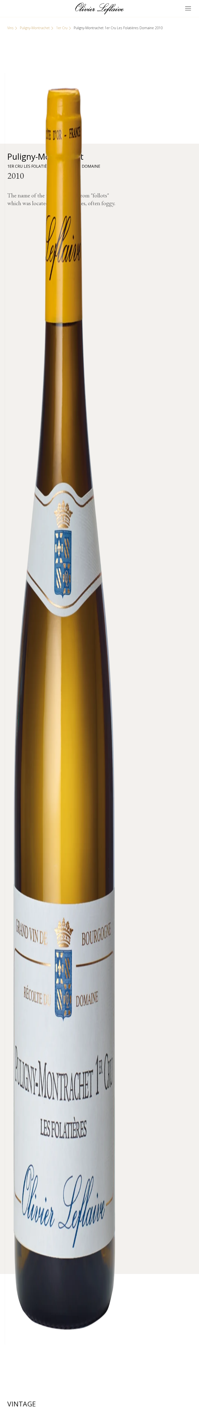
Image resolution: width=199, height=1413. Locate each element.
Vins (10, 28)
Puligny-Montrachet (35, 28)
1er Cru (61, 28)
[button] (188, 8)
